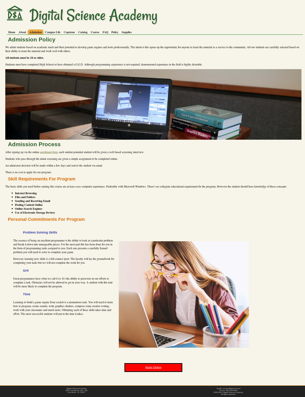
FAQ (105, 32)
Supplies (127, 32)
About (22, 32)
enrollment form (49, 152)
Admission (35, 32)
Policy (114, 32)
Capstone (69, 32)
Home (11, 32)
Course (95, 32)
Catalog (83, 32)
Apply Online (153, 367)
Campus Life (53, 32)
